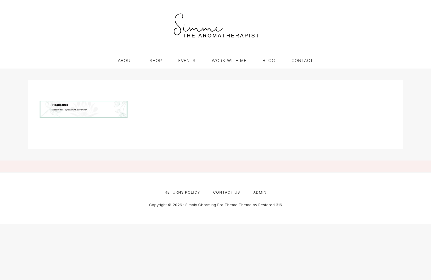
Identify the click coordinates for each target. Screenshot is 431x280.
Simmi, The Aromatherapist (215, 26)
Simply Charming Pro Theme (211, 204)
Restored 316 (270, 204)
